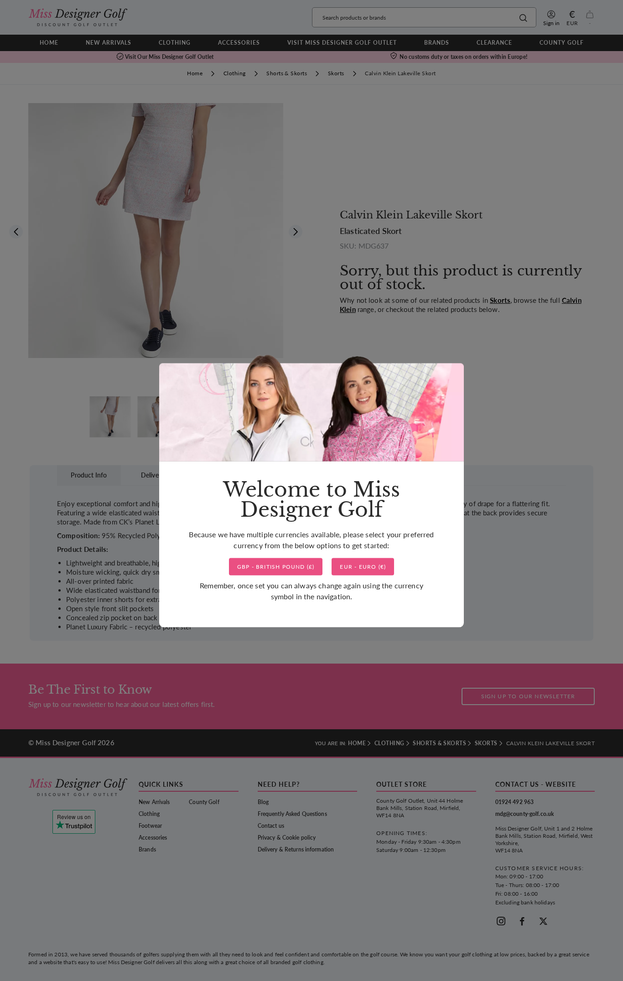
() (276, 566)
